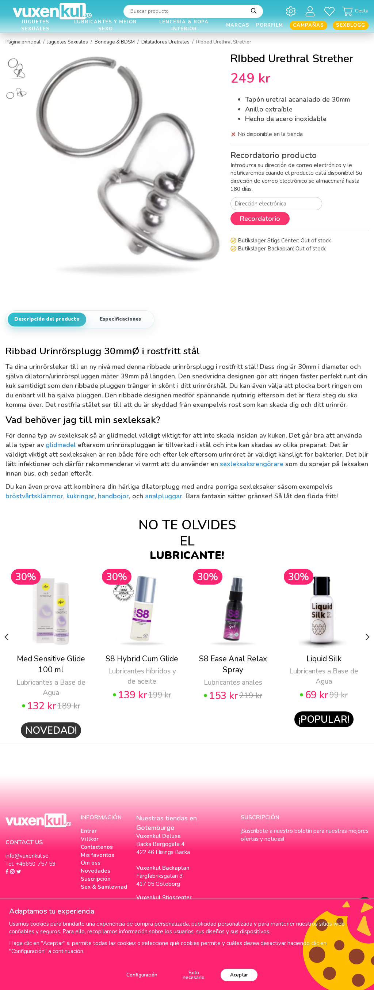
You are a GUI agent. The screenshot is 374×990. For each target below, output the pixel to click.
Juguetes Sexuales (35, 25)
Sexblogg (350, 25)
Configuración (141, 974)
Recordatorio (260, 218)
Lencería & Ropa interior (184, 25)
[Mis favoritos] (330, 11)
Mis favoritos (97, 855)
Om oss (90, 862)
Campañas (308, 25)
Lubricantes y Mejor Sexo (105, 25)
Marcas (237, 25)
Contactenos (97, 847)
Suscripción (96, 879)
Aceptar (239, 974)
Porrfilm (269, 25)
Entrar (89, 831)
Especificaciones (120, 319)
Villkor (90, 839)
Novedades (95, 870)
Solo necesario (194, 975)
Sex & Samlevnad (104, 887)
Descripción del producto (47, 319)
